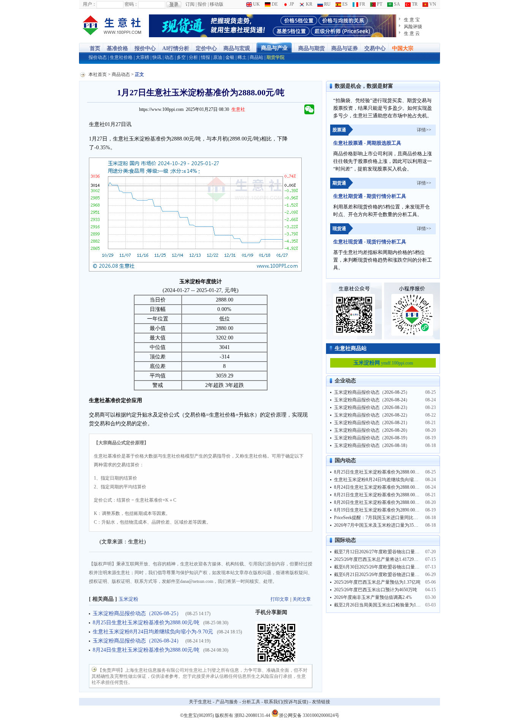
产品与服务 (226, 701)
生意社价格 (121, 57)
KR (308, 4)
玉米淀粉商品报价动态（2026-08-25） (137, 613)
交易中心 (375, 48)
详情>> (424, 130)
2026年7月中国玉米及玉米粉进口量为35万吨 (378, 525)
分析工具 (251, 701)
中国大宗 (402, 48)
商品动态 (121, 74)
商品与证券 (344, 48)
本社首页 (98, 74)
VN (432, 4)
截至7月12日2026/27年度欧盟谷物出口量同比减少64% (387, 551)
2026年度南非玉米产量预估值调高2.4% (373, 597)
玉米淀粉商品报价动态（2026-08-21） (372, 422)
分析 (193, 57)
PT (379, 4)
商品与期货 (311, 48)
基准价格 (117, 48)
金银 (229, 57)
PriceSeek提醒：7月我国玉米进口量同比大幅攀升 (383, 517)
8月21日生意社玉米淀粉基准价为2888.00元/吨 (379, 494)
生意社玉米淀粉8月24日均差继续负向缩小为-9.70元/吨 (388, 479)
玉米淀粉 (128, 599)
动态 (169, 57)
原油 (217, 57)
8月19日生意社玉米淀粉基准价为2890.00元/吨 (379, 510)
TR (414, 4)
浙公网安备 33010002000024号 (309, 715)
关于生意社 (200, 701)
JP (291, 4)
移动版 (216, 4)
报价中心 (145, 48)
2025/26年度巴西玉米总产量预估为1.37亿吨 (377, 582)
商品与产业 (274, 48)
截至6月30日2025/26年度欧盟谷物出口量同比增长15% (387, 567)
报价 (202, 4)
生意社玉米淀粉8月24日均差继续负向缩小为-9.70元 (153, 632)
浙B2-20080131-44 (252, 715)
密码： (131, 4)
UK (256, 4)
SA (396, 4)
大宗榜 (142, 57)
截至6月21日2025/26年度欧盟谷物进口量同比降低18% (387, 574)
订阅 (190, 4)
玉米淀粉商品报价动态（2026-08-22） (372, 415)
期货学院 (275, 57)
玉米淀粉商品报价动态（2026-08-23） (372, 407)
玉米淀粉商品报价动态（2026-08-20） (372, 430)
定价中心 (206, 48)
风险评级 (413, 26)
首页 (95, 48)
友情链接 (321, 701)
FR (361, 4)
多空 (181, 57)
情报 (205, 57)
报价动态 (98, 57)
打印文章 (280, 599)
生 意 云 (412, 33)
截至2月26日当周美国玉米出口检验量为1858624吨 (384, 605)
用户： (90, 4)
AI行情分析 (175, 48)
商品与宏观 (236, 48)
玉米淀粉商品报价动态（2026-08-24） (137, 641)
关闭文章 (302, 599)
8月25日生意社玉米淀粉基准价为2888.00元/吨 (146, 622)
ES (344, 4)
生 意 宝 (412, 19)
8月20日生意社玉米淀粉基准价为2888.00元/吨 (379, 502)
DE (274, 4)
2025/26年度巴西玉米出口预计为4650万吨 (375, 589)
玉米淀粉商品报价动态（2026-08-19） (372, 437)
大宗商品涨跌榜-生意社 (112, 25)
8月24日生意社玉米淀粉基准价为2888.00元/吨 (146, 650)
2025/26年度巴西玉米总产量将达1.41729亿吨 (378, 559)
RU (327, 4)
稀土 (242, 57)
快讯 (156, 57)
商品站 (256, 57)
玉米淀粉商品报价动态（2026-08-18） (372, 445)
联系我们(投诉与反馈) (286, 701)
